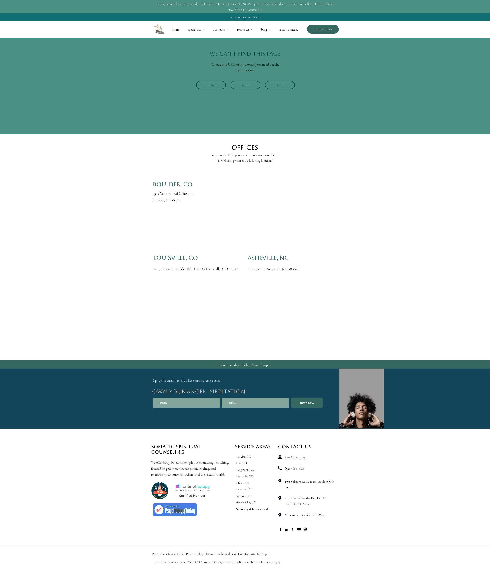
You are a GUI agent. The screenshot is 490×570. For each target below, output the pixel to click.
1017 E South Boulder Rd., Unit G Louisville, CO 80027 (291, 4)
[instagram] (305, 529)
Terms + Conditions (217, 554)
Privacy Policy (194, 554)
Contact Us (254, 10)
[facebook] (280, 529)
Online (330, 4)
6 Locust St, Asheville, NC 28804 (235, 4)
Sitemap (262, 554)
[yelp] (293, 529)
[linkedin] (287, 529)
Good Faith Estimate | (243, 554)
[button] (196, 29)
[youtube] (299, 529)
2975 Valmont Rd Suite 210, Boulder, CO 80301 (184, 4)
